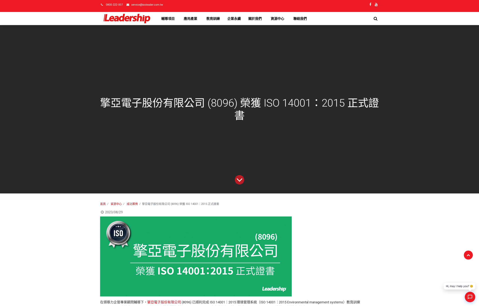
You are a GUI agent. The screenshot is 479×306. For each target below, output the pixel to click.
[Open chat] (470, 297)
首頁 (103, 204)
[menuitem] (213, 18)
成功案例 (132, 204)
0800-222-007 (114, 4)
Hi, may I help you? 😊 (459, 286)
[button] (375, 18)
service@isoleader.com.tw (147, 4)
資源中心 (116, 204)
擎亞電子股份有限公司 (164, 302)
